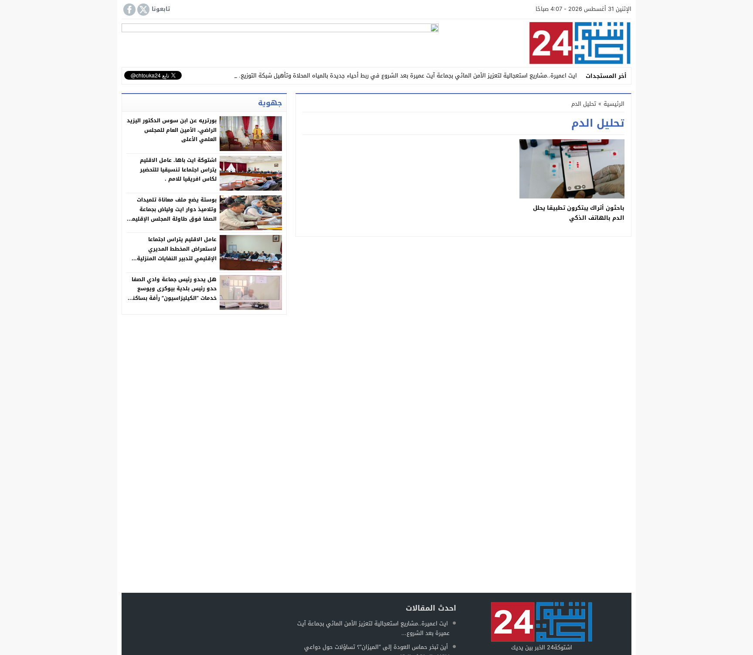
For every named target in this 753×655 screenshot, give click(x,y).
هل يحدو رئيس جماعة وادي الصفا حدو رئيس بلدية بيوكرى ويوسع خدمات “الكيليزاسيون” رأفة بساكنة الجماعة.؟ (173, 293)
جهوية (270, 103)
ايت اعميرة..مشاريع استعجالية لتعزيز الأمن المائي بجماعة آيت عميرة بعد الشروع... (373, 628)
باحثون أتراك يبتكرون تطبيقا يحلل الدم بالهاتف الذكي (578, 212)
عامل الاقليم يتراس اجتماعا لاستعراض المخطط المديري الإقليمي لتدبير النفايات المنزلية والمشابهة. (177, 253)
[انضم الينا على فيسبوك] (129, 9)
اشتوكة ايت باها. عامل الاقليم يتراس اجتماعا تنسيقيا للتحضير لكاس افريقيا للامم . (178, 169)
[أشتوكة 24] (535, 43)
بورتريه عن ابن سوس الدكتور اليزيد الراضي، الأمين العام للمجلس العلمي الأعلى (172, 130)
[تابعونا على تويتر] (142, 9)
